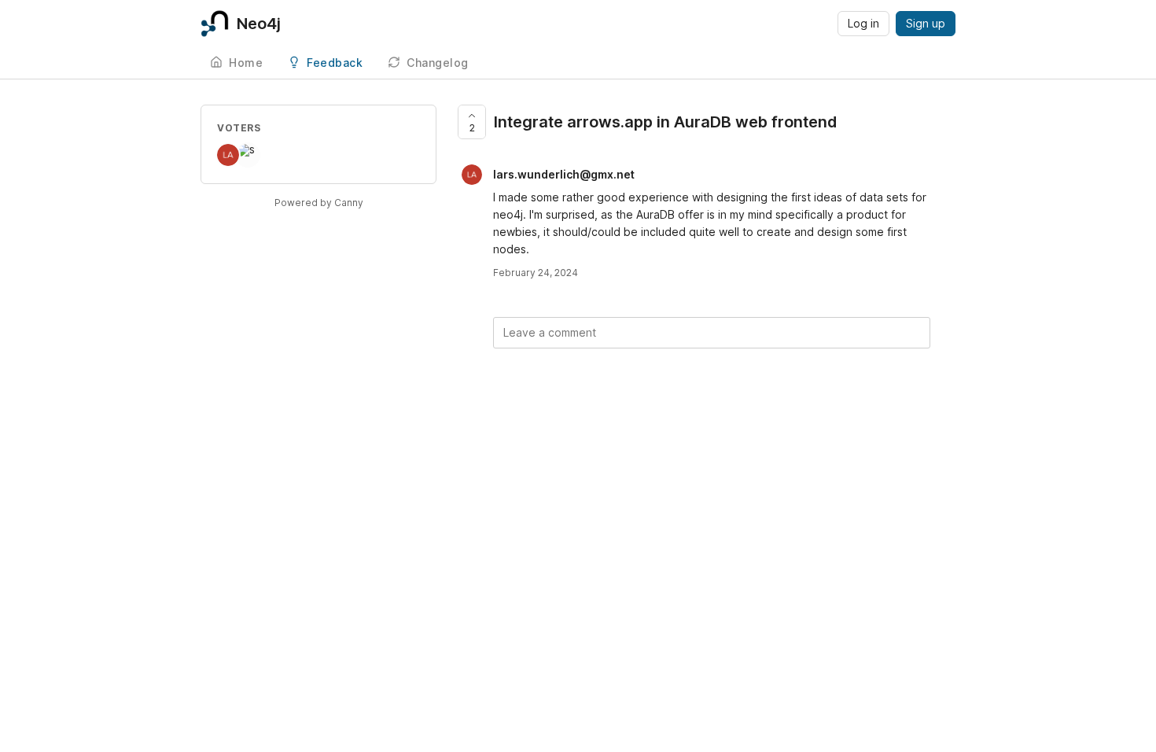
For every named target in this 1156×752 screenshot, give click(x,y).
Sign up (925, 23)
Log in (863, 23)
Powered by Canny (318, 202)
